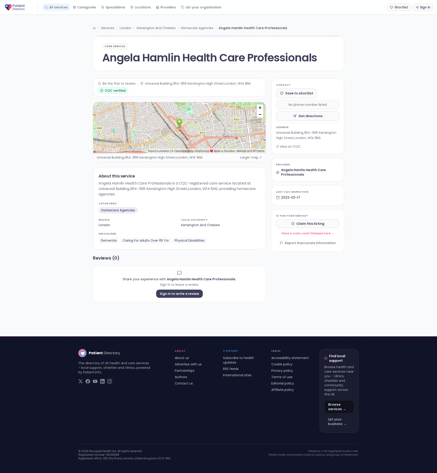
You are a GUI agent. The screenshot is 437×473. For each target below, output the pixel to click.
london (104, 225)
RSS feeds (231, 369)
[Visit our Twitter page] (80, 381)
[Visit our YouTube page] (95, 381)
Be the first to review (119, 83)
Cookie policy (281, 364)
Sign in (425, 7)
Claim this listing (310, 223)
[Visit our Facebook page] (88, 381)
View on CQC (290, 146)
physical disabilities (190, 240)
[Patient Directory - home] (21, 7)
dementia (109, 240)
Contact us (184, 383)
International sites (237, 375)
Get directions (310, 116)
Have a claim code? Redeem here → (308, 233)
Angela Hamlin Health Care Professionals (303, 172)
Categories (86, 7)
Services (107, 28)
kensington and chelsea (200, 225)
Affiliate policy (282, 389)
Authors (181, 377)
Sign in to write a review (179, 293)
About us (182, 358)
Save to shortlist (299, 93)
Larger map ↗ (251, 157)
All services (58, 7)
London (125, 28)
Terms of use (281, 377)
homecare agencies (118, 210)
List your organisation (203, 7)
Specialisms (115, 7)
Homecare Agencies (197, 28)
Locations (143, 7)
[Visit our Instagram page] (109, 381)
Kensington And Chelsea (156, 28)
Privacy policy (282, 370)
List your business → (337, 421)
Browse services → (337, 406)
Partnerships (184, 370)
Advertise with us (188, 364)
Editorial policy (282, 383)
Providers (168, 7)
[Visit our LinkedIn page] (102, 381)
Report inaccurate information (310, 243)
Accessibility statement (290, 358)
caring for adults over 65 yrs (146, 240)
